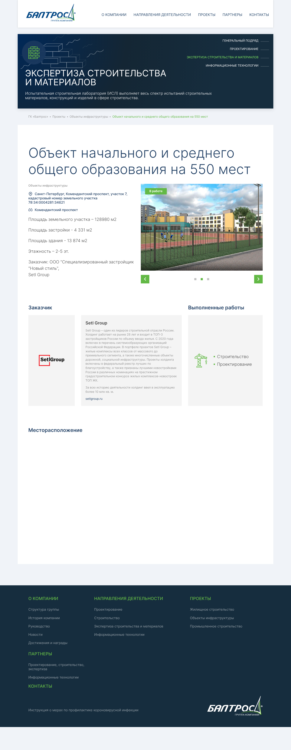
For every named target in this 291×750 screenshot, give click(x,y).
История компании (44, 618)
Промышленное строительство (216, 626)
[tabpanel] (145, 71)
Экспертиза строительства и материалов (222, 57)
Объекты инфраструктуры (89, 117)
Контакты (259, 15)
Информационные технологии (232, 65)
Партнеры (232, 15)
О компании (114, 15)
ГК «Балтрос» (38, 117)
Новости (35, 634)
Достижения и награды (47, 643)
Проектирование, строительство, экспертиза (56, 667)
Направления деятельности (162, 15)
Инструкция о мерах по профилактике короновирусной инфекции (83, 710)
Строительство (107, 618)
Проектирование (244, 49)
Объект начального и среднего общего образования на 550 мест (160, 117)
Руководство (39, 626)
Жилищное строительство (212, 609)
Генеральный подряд (240, 41)
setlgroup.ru (93, 399)
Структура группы (43, 609)
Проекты (206, 15)
